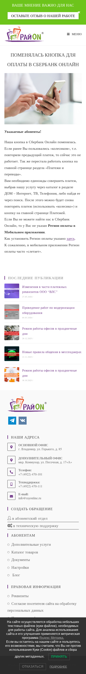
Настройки (20, 567)
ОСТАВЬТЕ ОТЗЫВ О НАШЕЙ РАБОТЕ (43, 15)
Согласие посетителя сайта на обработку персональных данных (42, 607)
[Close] (79, 12)
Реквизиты (20, 595)
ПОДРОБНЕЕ (58, 666)
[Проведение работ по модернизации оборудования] (11, 311)
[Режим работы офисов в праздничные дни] (11, 332)
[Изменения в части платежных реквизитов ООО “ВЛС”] (11, 291)
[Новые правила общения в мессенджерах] (11, 353)
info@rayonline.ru (29, 498)
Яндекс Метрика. (51, 637)
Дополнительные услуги (31, 544)
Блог (15, 574)
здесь (71, 238)
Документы (20, 559)
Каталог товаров (24, 551)
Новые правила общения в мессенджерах (51, 352)
